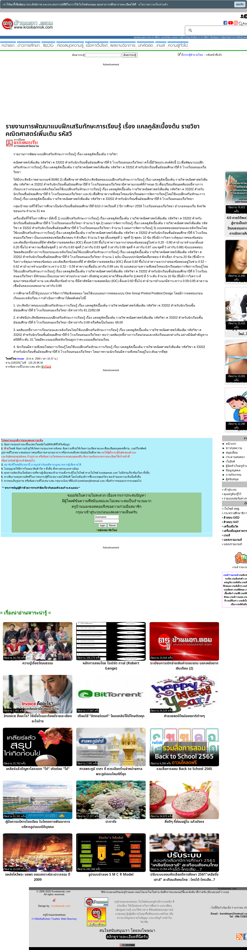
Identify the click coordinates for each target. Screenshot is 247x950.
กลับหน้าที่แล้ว (214, 54)
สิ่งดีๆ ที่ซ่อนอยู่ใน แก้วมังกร (184, 821)
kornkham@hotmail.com (91, 480)
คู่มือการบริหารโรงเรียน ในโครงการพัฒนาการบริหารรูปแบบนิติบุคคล (37, 824)
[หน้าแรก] (8, 47)
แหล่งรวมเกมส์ (233, 539)
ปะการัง (111, 821)
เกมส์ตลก (228, 589)
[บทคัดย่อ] (145, 47)
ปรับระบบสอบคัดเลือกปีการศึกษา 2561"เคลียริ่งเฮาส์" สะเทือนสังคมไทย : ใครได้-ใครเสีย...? (184, 877)
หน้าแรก (231, 443)
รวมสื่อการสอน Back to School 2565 (184, 768)
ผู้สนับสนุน (232, 479)
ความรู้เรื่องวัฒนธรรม (37, 663)
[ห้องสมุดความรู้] (70, 47)
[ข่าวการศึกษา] (29, 47)
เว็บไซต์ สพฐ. (232, 508)
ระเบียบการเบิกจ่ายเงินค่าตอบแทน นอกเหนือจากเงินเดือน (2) (184, 666)
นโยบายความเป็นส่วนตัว (153, 4)
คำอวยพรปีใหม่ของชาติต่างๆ (184, 716)
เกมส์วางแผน (236, 597)
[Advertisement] (111, 96)
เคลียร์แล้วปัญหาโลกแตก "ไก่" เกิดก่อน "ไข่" (37, 768)
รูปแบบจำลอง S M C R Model (111, 874)
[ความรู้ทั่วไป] (178, 47)
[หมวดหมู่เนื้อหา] (97, 47)
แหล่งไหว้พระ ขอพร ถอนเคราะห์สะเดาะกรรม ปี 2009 (37, 877)
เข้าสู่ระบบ (230, 489)
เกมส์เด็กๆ (237, 586)
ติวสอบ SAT (231, 522)
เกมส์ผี (237, 593)
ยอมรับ (240, 4)
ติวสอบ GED (231, 517)
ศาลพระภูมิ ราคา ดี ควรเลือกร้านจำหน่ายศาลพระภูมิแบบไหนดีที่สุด (111, 771)
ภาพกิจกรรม (233, 474)
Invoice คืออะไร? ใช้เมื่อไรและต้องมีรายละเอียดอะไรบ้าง (38, 718)
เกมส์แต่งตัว (238, 578)
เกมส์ (227, 535)
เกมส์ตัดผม (239, 589)
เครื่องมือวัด (231, 526)
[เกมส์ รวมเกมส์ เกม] (161, 47)
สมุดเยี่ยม (232, 452)
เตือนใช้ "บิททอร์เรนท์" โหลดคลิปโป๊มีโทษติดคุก (111, 716)
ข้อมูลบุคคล (233, 470)
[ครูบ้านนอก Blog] (48, 47)
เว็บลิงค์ (230, 461)
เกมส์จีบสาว (232, 600)
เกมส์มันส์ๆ (241, 604)
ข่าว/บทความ (234, 448)
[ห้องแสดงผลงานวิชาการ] (122, 47)
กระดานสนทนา (235, 457)
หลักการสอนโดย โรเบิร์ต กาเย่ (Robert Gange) (111, 666)
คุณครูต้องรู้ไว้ (232, 494)
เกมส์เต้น (236, 582)
